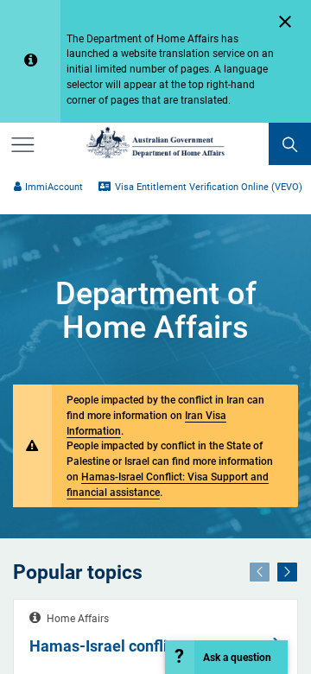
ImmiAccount (54, 187)
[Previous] (259, 572)
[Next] (287, 572)
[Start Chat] (226, 657)
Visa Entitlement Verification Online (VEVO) (208, 187)
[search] (290, 144)
